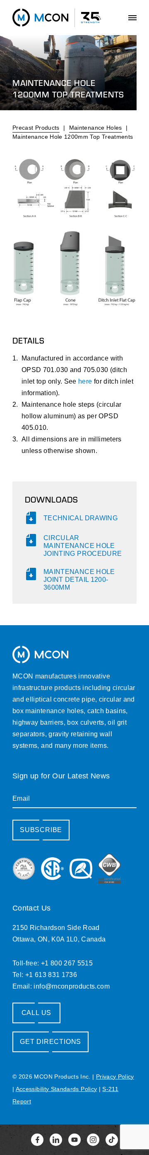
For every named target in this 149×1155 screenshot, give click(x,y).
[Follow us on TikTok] (112, 1140)
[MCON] (40, 17)
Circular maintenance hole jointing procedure (82, 545)
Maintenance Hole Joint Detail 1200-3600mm (79, 579)
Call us (37, 1012)
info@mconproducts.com (71, 986)
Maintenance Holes (95, 127)
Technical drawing (80, 518)
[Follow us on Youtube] (74, 1140)
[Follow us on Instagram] (93, 1140)
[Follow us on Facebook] (37, 1140)
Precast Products (36, 127)
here (85, 381)
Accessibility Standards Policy (56, 1089)
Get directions (50, 1041)
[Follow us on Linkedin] (56, 1140)
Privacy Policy (115, 1076)
